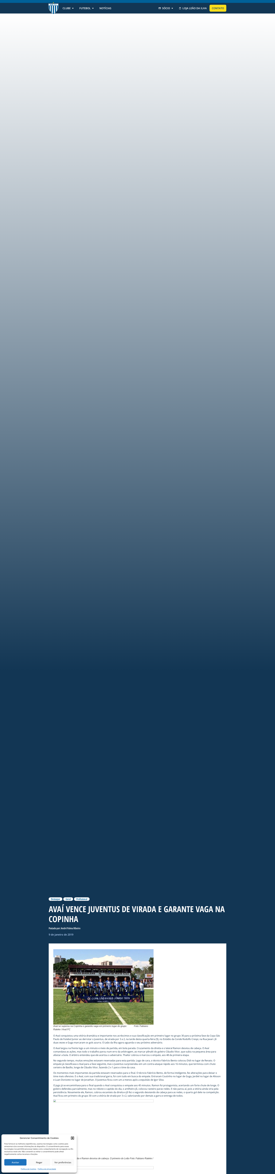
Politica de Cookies (28, 1169)
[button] (72, 1138)
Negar (39, 1162)
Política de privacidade (47, 1169)
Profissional (81, 899)
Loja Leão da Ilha (194, 8)
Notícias (105, 8)
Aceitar (15, 1162)
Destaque (55, 899)
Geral (68, 899)
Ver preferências (62, 1162)
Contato (218, 8)
